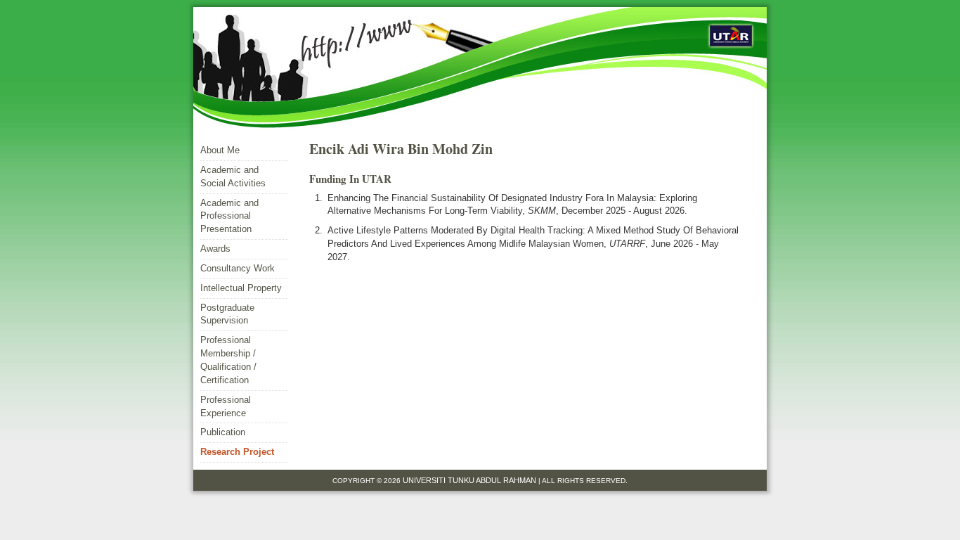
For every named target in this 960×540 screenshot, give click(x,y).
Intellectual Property (241, 288)
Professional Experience (225, 406)
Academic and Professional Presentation (229, 216)
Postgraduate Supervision (227, 314)
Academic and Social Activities (233, 176)
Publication (222, 432)
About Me (220, 150)
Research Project (237, 451)
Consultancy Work (237, 268)
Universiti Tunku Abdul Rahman (470, 480)
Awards (215, 248)
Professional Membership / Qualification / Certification (228, 360)
